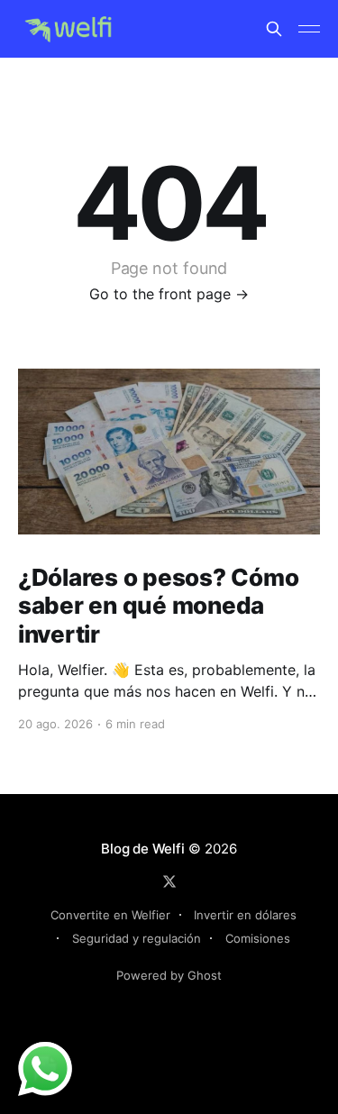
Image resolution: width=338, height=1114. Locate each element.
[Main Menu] (309, 28)
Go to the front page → (169, 294)
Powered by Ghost (169, 975)
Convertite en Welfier (110, 915)
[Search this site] (274, 28)
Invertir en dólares (245, 915)
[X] (169, 881)
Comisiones (257, 938)
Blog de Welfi (142, 848)
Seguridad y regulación (136, 938)
